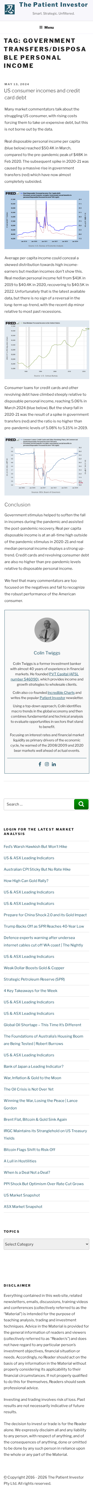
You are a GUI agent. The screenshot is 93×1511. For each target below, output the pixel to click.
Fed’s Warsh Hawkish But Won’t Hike (35, 846)
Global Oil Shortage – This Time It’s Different (42, 1025)
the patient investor (53, 4)
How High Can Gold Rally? (26, 881)
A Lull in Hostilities (20, 1161)
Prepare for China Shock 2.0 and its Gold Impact (45, 915)
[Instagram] (47, 764)
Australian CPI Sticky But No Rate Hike (37, 869)
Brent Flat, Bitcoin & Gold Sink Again (35, 1119)
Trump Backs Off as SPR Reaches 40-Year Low (44, 926)
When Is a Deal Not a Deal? (27, 1172)
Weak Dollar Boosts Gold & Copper (34, 968)
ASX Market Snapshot (23, 1206)
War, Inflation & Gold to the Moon (32, 1078)
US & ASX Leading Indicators (29, 858)
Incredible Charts (61, 692)
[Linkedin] (54, 764)
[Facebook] (40, 764)
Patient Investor (52, 698)
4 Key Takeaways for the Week (30, 991)
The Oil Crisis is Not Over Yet (29, 1089)
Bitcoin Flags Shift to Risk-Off (29, 1149)
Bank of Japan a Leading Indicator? (33, 1066)
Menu (49, 27)
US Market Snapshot (22, 1195)
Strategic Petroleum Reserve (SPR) (34, 979)
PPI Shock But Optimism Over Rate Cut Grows (44, 1184)
